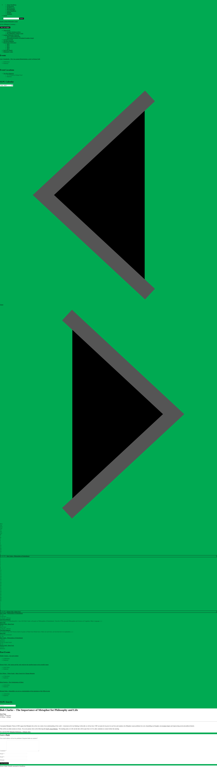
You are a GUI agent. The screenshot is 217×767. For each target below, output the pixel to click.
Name (2, 753)
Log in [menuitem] (5, 15)
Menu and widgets (5, 27)
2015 (8, 48)
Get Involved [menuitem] (10, 6)
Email (2, 757)
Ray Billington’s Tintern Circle (15, 33)
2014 (8, 47)
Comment (3, 750)
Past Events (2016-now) (9, 42)
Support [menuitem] (9, 12)
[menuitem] (110, 18)
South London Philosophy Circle (9, 21)
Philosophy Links (8, 52)
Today (1, 304)
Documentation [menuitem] (11, 9)
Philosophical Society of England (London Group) (20, 38)
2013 (8, 45)
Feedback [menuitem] (9, 14)
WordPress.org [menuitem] (11, 8)
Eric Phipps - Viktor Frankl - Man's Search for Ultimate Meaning (17, 673)
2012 (8, 44)
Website (2, 760)
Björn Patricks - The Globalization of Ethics (11, 682)
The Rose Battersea (8, 41)
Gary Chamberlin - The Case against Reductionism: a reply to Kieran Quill (20, 59)
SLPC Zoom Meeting (52, 729)
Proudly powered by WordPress (16, 766)
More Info (2, 622)
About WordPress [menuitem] (11, 5)
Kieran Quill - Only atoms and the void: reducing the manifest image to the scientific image (24, 664)
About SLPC (6, 30)
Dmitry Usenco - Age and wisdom (9, 656)
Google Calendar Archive (14, 32)
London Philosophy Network (11, 35)
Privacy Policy (4, 766)
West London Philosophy (13, 36)
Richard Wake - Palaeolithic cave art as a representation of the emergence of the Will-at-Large (25, 691)
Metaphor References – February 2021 (20, 731)
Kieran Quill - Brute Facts (14, 611)
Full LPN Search (7, 50)
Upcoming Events (8, 39)
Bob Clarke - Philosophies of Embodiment (18, 556)
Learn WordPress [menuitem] (11, 11)
